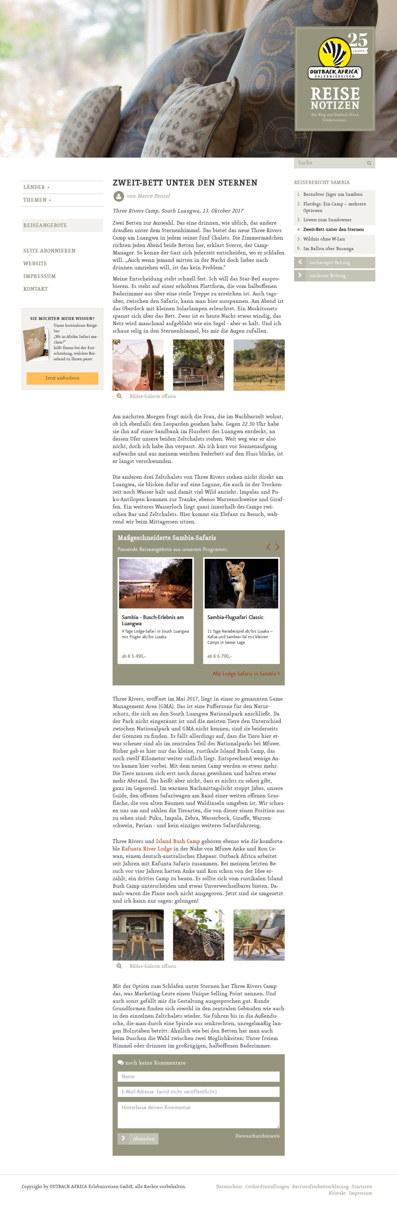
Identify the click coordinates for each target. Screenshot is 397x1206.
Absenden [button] (143, 1139)
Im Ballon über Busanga (328, 249)
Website (35, 264)
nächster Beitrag (328, 276)
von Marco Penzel (148, 196)
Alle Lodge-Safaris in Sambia (245, 674)
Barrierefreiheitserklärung (320, 1187)
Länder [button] (35, 187)
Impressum (39, 276)
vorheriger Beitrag (330, 263)
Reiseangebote (45, 225)
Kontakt (35, 289)
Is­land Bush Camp (178, 841)
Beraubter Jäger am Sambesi (333, 194)
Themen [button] (35, 200)
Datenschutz (229, 1187)
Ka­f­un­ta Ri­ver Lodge (146, 849)
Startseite (362, 1187)
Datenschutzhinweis (257, 1136)
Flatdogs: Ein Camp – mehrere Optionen (334, 207)
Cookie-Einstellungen (267, 1187)
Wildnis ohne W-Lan (324, 239)
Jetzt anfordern (62, 378)
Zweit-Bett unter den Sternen (333, 229)
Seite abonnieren (49, 251)
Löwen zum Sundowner (327, 220)
